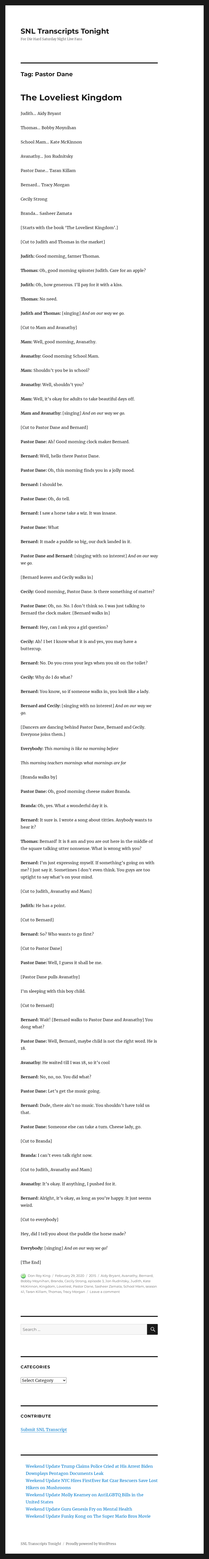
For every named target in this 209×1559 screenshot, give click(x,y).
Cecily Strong (75, 1281)
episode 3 (96, 1281)
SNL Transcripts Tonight (65, 31)
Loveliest (64, 1286)
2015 (92, 1276)
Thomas (54, 1292)
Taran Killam (36, 1292)
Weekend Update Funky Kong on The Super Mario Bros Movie (88, 1516)
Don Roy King (39, 1276)
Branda (57, 1281)
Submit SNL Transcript (44, 1429)
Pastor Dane (83, 1286)
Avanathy (129, 1276)
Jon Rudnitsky (117, 1281)
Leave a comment (105, 1292)
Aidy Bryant (110, 1276)
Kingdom (47, 1286)
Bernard (146, 1276)
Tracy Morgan (74, 1292)
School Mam (133, 1286)
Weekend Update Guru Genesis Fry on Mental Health (79, 1509)
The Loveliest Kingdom (71, 97)
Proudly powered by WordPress (91, 1544)
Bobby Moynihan (35, 1281)
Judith (135, 1281)
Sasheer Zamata (108, 1286)
